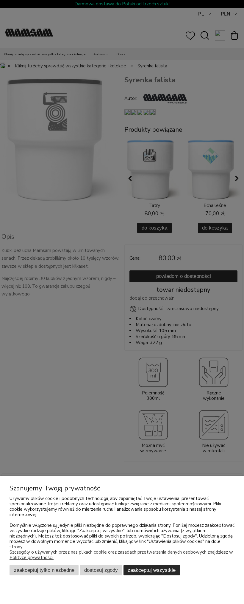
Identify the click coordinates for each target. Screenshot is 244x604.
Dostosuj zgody (101, 570)
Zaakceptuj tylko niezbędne (44, 570)
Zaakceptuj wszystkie (152, 570)
